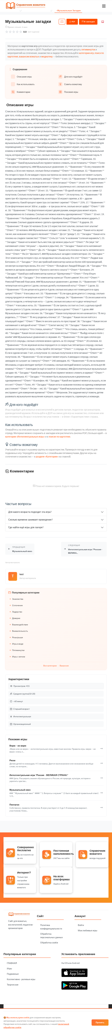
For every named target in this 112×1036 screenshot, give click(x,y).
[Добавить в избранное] (62, 22)
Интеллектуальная (22, 716)
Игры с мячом (18, 656)
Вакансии (64, 666)
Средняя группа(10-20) (24, 693)
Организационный (22, 724)
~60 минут (18, 701)
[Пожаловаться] (103, 22)
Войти (81, 925)
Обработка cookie (49, 942)
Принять (100, 1022)
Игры (9, 968)
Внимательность (20, 631)
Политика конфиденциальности (51, 927)
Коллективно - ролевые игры (21, 979)
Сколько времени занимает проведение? (30, 519)
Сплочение (17, 605)
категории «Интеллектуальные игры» (25, 436)
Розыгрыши (17, 637)
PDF (73, 22)
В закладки (89, 22)
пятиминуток (88, 49)
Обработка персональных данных (51, 935)
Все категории (50, 666)
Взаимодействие (20, 624)
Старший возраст (21, 709)
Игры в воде (17, 644)
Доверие (16, 618)
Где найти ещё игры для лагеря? (26, 527)
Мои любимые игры (87, 930)
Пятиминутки (18, 650)
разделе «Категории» (47, 456)
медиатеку (47, 56)
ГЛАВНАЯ (12, 963)
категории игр (86, 53)
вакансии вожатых (29, 56)
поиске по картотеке (59, 436)
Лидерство (17, 611)
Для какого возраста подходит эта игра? (30, 511)
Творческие (12, 984)
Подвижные (13, 974)
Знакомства (17, 599)
